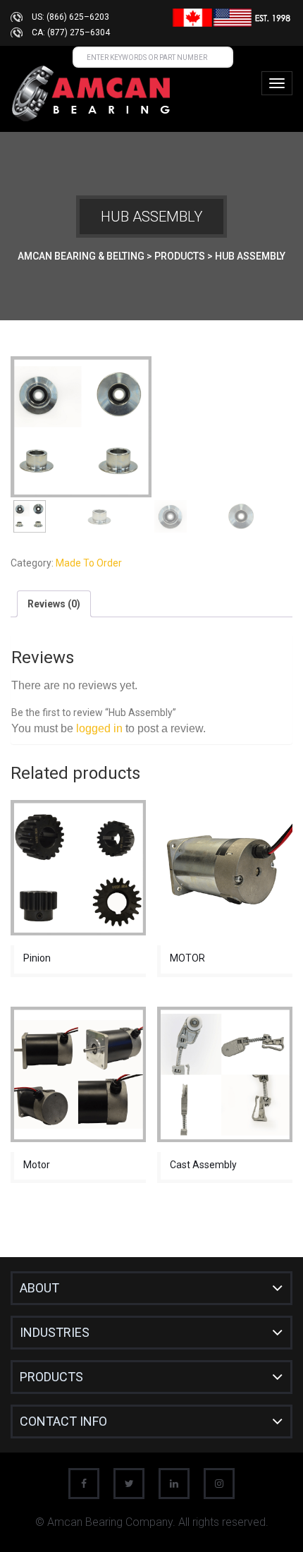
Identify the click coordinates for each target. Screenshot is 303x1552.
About (39, 1287)
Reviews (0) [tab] (53, 604)
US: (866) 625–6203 (70, 17)
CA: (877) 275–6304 (71, 32)
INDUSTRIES (54, 1332)
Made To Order (89, 563)
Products (51, 1376)
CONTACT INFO (63, 1421)
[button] (270, 379)
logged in (99, 728)
